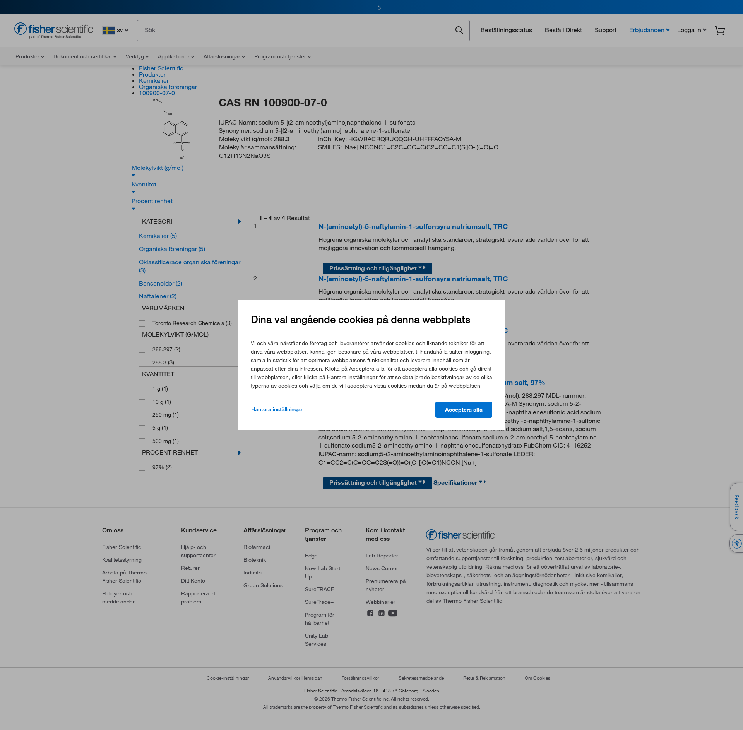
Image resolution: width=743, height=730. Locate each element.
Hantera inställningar (277, 409)
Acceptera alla (464, 409)
